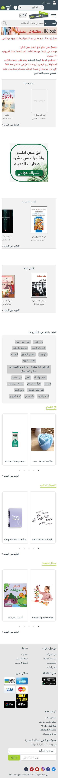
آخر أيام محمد (6, 301)
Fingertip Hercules (42, 618)
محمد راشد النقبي (38, 118)
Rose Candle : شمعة (42, 462)
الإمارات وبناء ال (39, 115)
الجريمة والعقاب (20, 348)
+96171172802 (48, 726)
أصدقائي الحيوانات (15, 618)
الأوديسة (43, 354)
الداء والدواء (43, 396)
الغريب (47, 384)
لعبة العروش (15, 396)
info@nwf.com (48, 730)
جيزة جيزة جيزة (22, 342)
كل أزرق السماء (34, 384)
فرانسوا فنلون (6, 118)
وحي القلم (19, 390)
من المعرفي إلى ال (39, 236)
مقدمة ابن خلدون (15, 384)
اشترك (14, 758)
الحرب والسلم (40, 377)
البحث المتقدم (34, 60)
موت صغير (17, 377)
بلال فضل (38, 342)
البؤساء (14, 354)
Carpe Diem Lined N (15, 540)
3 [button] (29, 470)
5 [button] (19, 470)
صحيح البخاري (28, 354)
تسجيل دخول (47, 2)
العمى (27, 377)
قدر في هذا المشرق (39, 301)
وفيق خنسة (4, 240)
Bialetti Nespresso (15, 462)
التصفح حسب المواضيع (45, 73)
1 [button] (38, 470)
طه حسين (29, 396)
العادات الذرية (29, 361)
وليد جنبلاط (38, 304)
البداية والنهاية (38, 348)
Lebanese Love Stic (42, 540)
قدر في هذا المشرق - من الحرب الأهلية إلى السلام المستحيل (29, 369)
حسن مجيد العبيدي (38, 240)
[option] (43, 439)
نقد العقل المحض (36, 390)
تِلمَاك (7, 115)
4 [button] (24, 470)
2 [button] (34, 470)
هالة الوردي (6, 304)
